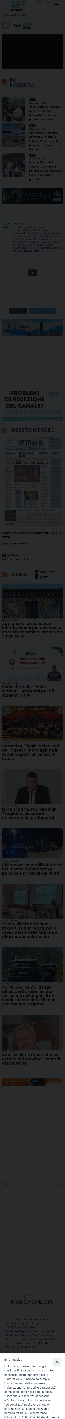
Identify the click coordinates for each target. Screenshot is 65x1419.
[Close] (56, 1361)
